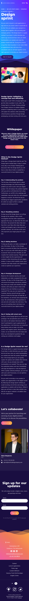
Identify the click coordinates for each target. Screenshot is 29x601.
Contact (14, 563)
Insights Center (14, 575)
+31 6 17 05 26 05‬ (9, 460)
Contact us (6, 423)
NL (12, 583)
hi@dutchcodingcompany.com (14, 554)
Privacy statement (19, 596)
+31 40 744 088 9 (14, 556)
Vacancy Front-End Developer (14, 573)
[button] (24, 3)
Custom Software (14, 570)
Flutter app (14, 568)
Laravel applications (14, 566)
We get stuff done (13, 9)
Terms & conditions (10, 596)
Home (3, 9)
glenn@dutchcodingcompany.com (13, 462)
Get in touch (7, 57)
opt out (19, 597)
